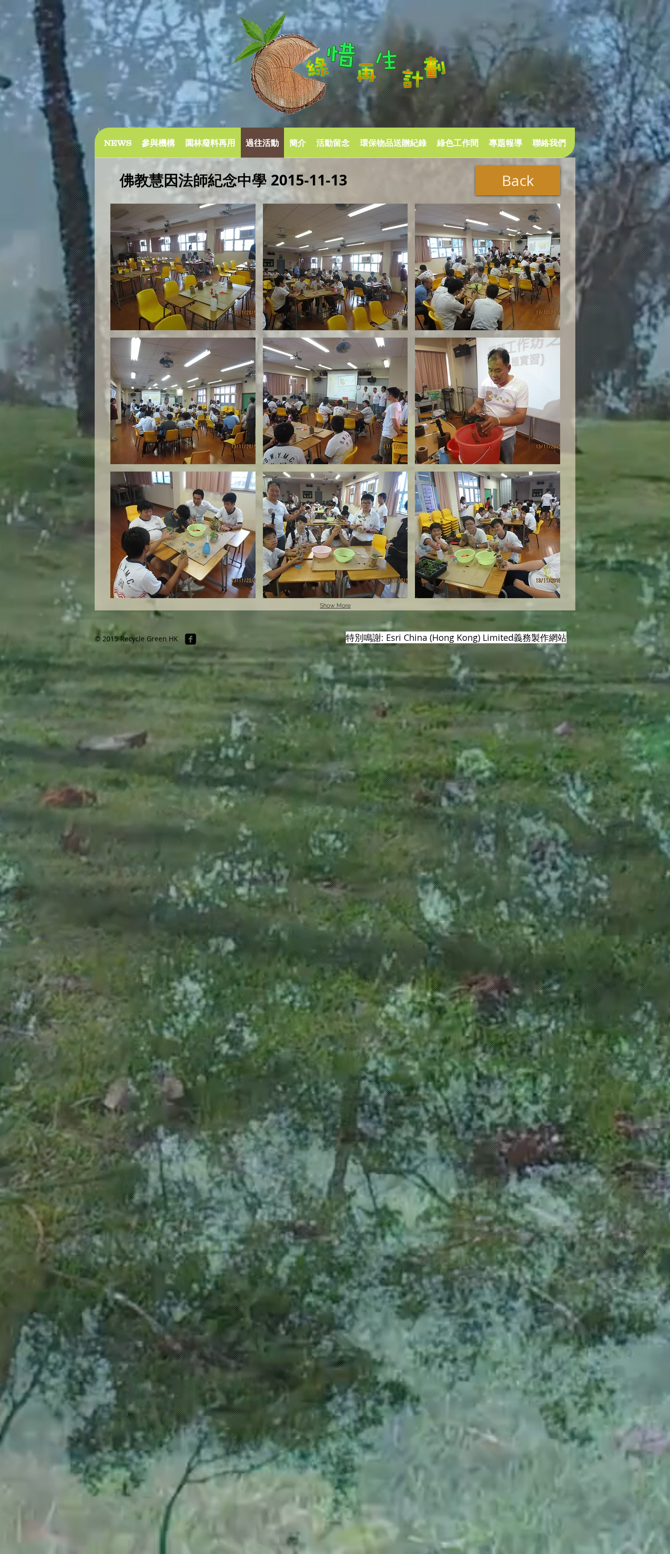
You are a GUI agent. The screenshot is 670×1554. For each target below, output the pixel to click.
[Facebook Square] (190, 639)
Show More (335, 605)
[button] (183, 267)
